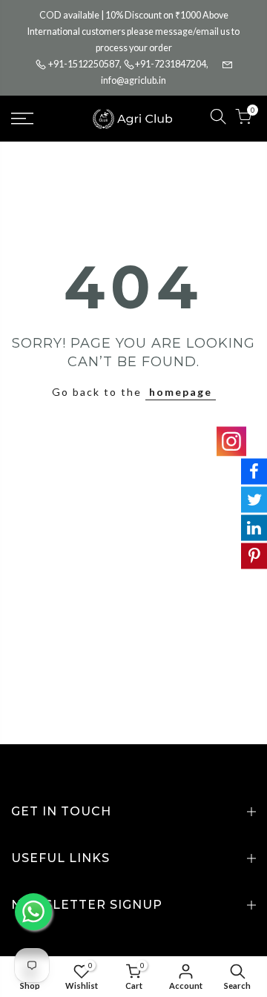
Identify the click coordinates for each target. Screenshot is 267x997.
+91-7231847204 (170, 64)
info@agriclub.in (133, 80)
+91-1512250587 (83, 64)
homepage (180, 391)
